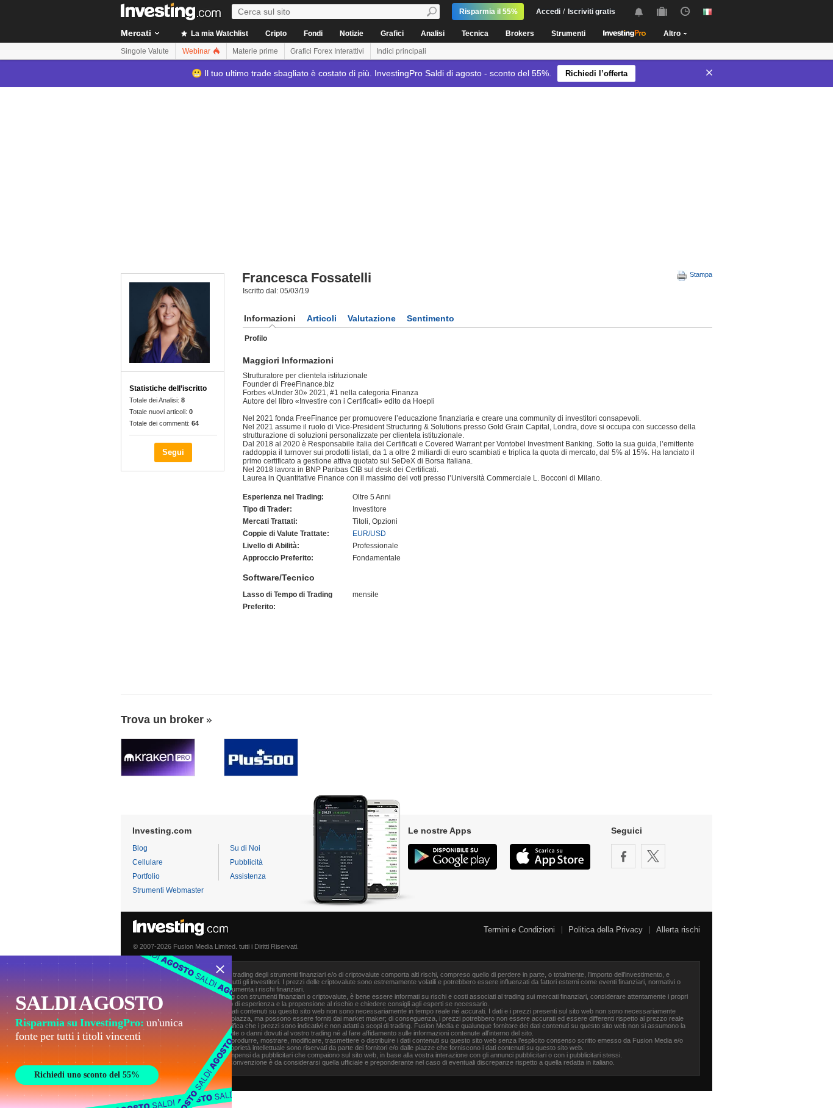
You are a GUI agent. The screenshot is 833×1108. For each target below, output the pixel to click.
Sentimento (430, 318)
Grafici (392, 33)
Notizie (351, 33)
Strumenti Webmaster (168, 890)
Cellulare (147, 862)
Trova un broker (162, 719)
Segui (173, 452)
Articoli (322, 318)
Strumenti (568, 33)
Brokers (520, 33)
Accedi (548, 11)
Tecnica (475, 33)
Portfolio (146, 876)
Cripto (276, 33)
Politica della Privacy (605, 929)
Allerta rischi (678, 929)
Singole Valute (145, 51)
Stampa (700, 274)
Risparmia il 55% (488, 11)
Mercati (136, 33)
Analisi (433, 33)
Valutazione (372, 318)
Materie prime (255, 51)
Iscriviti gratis (591, 11)
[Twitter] (653, 856)
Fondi (313, 33)
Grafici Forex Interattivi (327, 51)
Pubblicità (246, 862)
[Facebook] (623, 856)
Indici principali (401, 51)
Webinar (197, 51)
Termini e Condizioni (519, 929)
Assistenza (248, 876)
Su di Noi (245, 848)
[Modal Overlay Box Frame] (116, 1032)
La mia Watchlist (218, 33)
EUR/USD (369, 533)
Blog (140, 848)
